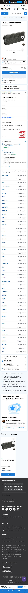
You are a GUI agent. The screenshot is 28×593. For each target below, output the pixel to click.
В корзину (20, 587)
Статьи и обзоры (13, 537)
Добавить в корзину (14, 72)
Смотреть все (5, 166)
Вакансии (4, 518)
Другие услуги (20, 528)
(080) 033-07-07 (8, 484)
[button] (4, 13)
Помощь (19, 530)
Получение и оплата (6, 526)
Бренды (20, 537)
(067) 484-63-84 (8, 489)
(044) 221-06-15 (8, 486)
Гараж (13, 590)
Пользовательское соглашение (9, 528)
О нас (3, 516)
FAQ (3, 530)
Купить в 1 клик (14, 76)
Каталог (4, 17)
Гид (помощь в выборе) (7, 539)
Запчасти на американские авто (9, 541)
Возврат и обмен (16, 526)
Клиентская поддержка (10, 530)
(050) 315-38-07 (18, 486)
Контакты (20, 516)
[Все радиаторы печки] (14, 93)
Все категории (5, 537)
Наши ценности (13, 516)
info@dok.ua (7, 495)
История (7, 516)
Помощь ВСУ (21, 541)
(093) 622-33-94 (18, 489)
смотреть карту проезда (9, 501)
